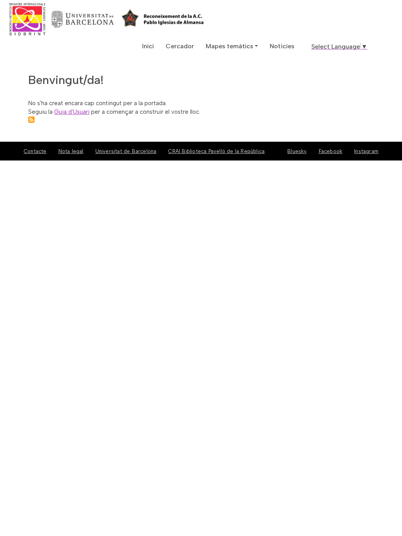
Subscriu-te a (31, 120)
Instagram (366, 151)
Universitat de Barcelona (126, 151)
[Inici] (56, 19)
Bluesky (297, 151)
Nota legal (71, 151)
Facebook (331, 151)
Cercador (180, 46)
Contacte (35, 151)
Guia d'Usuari (72, 111)
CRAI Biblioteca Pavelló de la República (216, 151)
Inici (148, 46)
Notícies (282, 46)
